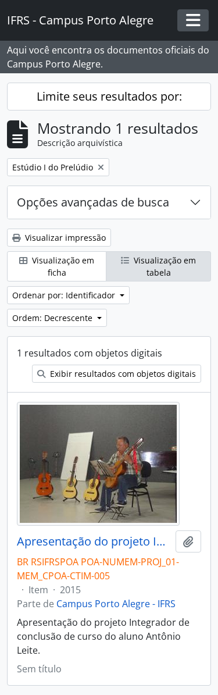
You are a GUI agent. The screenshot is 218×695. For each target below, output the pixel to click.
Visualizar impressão (64, 237)
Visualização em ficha (62, 266)
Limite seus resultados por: (109, 96)
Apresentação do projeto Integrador (94, 541)
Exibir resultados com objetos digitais (122, 373)
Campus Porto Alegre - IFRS (116, 603)
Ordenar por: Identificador (64, 295)
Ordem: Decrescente (53, 317)
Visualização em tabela (163, 266)
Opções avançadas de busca (93, 202)
